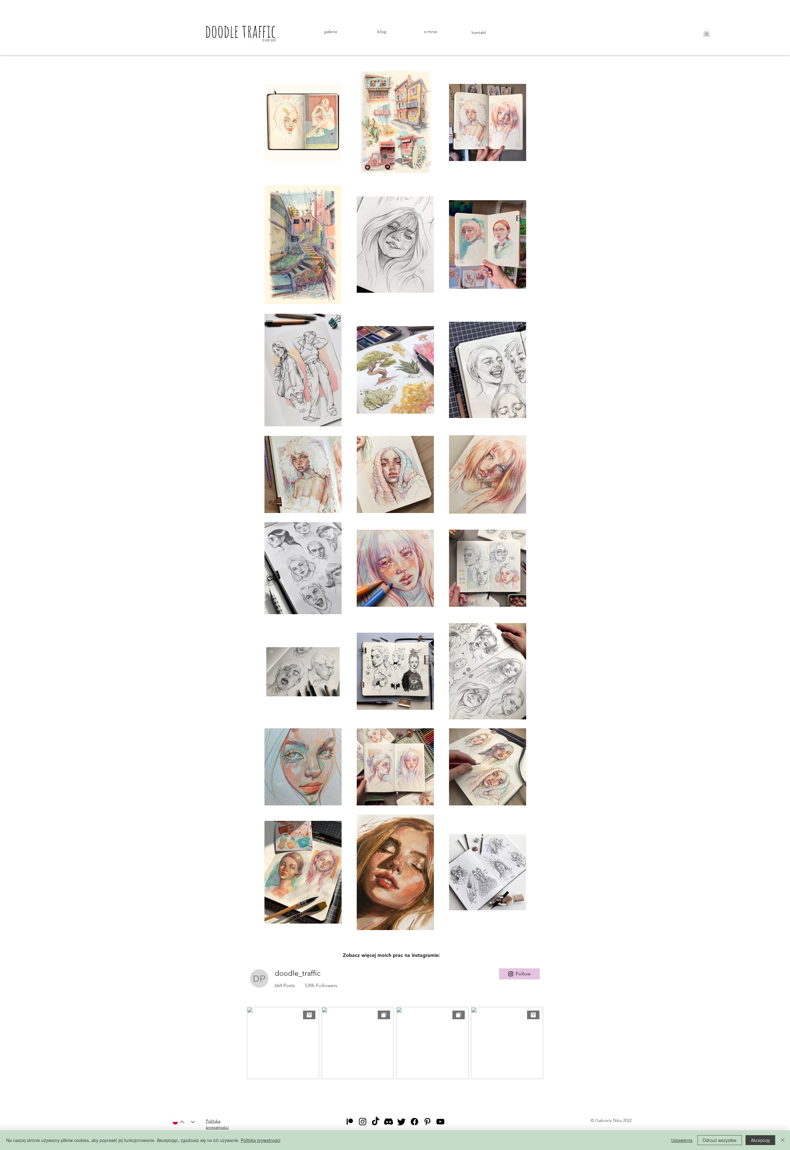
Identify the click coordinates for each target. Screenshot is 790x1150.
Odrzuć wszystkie (720, 1140)
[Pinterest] (427, 1122)
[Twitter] (401, 1122)
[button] (706, 32)
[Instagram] (363, 1122)
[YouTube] (440, 1122)
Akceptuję (760, 1140)
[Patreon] (350, 1122)
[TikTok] (375, 1122)
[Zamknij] (782, 1140)
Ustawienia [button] (681, 1140)
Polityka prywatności (260, 1140)
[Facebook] (414, 1122)
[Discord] (388, 1122)
